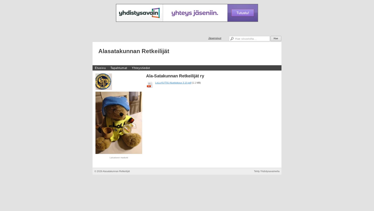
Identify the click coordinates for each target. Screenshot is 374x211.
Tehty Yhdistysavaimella (267, 171)
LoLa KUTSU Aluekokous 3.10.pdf (173, 82)
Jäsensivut (214, 38)
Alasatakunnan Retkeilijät (133, 51)
